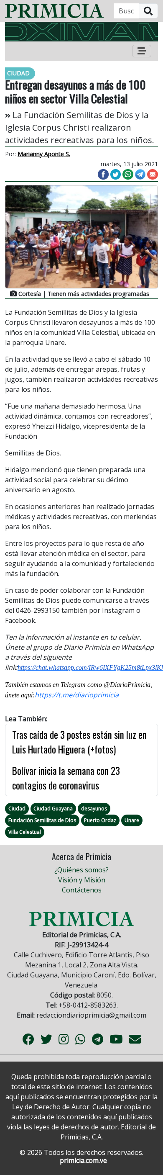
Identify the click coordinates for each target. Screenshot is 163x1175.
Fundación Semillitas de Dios (42, 820)
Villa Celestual (24, 832)
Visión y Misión (81, 879)
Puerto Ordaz (100, 820)
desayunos (94, 808)
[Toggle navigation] (141, 51)
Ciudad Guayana (53, 808)
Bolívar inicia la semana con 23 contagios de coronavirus (66, 778)
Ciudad (16, 808)
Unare (132, 820)
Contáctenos (82, 890)
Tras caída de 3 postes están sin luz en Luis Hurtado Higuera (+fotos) (79, 742)
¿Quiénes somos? (81, 869)
